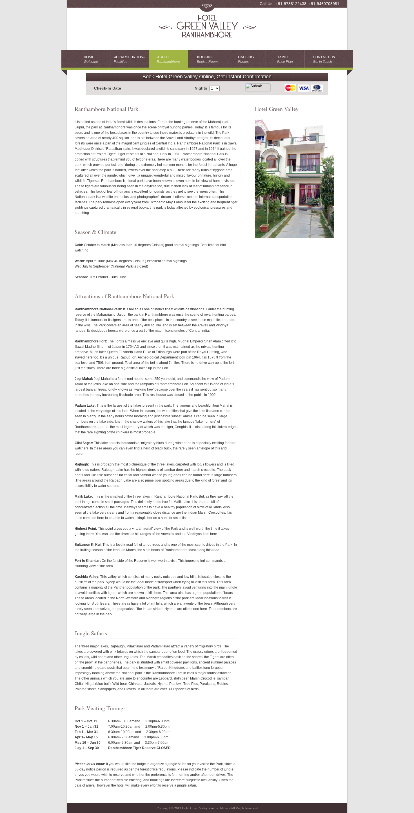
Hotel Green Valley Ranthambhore (207, 26)
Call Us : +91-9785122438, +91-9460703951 (299, 3)
